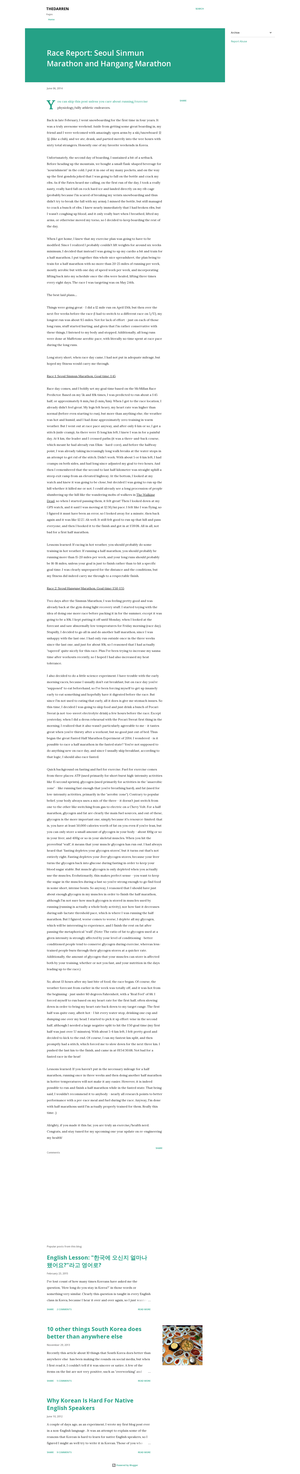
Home (51, 19)
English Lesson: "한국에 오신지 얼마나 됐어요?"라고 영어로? (97, 1261)
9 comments (64, 1452)
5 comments (64, 1380)
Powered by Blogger (127, 1465)
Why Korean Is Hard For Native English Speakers (90, 1404)
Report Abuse (239, 41)
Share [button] (183, 100)
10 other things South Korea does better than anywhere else (94, 1332)
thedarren (57, 8)
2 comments (64, 1309)
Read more (144, 1309)
